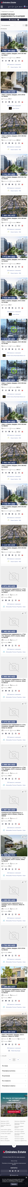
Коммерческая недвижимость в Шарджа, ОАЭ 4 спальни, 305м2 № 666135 (12, 904)
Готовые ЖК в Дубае (6, 1133)
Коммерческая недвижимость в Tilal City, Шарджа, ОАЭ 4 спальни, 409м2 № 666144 (13, 681)
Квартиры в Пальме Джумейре (19, 1124)
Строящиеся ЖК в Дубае (7, 1131)
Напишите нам (15, 1175)
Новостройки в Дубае (6, 1129)
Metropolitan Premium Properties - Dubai (15, 606)
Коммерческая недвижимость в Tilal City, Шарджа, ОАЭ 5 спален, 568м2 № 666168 (13, 636)
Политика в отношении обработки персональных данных (14, 1164)
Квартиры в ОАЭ (5, 1121)
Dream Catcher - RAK (16, 67)
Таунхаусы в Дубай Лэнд (21, 1140)
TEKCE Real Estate (15, 1050)
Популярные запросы (8, 1085)
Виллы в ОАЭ (4, 1136)
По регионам (6, 1075)
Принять (14, 1184)
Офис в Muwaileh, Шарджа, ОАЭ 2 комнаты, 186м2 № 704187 (12, 1035)
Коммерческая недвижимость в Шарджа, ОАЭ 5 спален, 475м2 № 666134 (12, 814)
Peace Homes (15, 108)
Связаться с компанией (15, 64)
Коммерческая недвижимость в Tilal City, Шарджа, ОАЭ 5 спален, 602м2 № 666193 (13, 991)
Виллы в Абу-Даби (5, 1140)
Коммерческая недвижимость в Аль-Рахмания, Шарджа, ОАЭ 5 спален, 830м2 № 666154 (13, 726)
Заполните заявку (14, 1111)
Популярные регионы (8, 1070)
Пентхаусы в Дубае (19, 1131)
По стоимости (6, 1080)
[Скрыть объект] (6, 61)
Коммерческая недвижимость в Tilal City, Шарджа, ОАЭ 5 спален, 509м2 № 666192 (13, 859)
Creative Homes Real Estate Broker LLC (15, 355)
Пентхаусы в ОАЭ (19, 1129)
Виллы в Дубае (4, 1138)
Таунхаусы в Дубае (19, 1138)
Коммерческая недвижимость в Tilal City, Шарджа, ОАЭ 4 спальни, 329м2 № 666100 (13, 769)
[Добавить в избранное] (25, 32)
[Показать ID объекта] (19, 61)
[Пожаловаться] (22, 61)
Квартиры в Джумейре (20, 1121)
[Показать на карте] (2, 61)
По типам (5, 1066)
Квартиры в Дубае (5, 1123)
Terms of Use (14, 1160)
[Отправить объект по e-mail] (12, 61)
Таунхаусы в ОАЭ (19, 1136)
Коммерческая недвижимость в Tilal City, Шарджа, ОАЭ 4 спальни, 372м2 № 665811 (13, 590)
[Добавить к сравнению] (23, 32)
